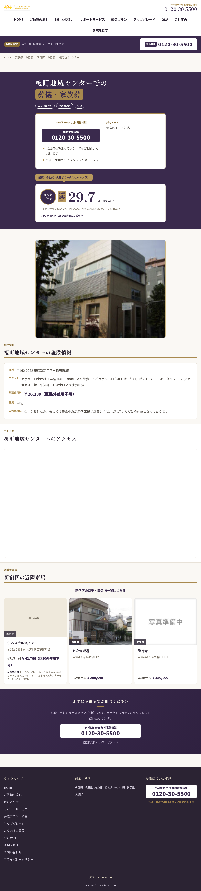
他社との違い (64, 19)
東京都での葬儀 (24, 57)
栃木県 (108, 787)
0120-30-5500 (169, 44)
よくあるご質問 (14, 830)
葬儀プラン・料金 (15, 816)
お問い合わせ (13, 852)
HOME (18, 19)
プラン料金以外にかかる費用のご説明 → (61, 215)
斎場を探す (100, 30)
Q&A (165, 19)
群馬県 (131, 787)
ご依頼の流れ (39, 19)
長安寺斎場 (81, 650)
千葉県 (79, 787)
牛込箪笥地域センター (24, 642)
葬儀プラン (119, 19)
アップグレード (144, 19)
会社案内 (181, 19)
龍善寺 (143, 650)
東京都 (98, 787)
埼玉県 (89, 787)
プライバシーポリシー (18, 859)
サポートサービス (92, 19)
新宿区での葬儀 (46, 57)
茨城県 (79, 794)
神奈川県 (119, 787)
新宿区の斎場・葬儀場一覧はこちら (100, 590)
